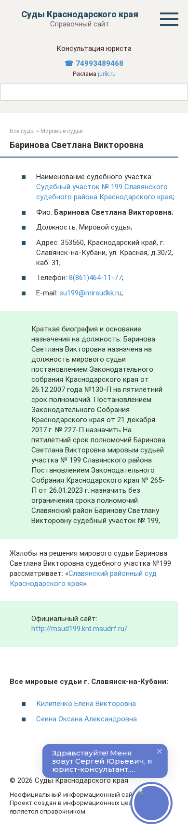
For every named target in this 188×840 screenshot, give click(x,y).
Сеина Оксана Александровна (86, 719)
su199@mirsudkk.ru (90, 293)
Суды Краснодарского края (79, 14)
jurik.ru (107, 74)
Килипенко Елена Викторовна (86, 703)
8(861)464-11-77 (95, 277)
